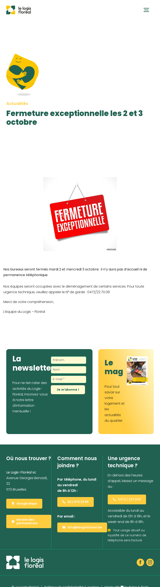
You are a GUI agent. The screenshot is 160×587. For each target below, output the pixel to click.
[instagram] (150, 562)
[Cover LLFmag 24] (137, 358)
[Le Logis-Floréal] (18, 7)
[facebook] (140, 562)
